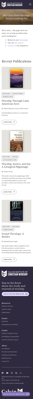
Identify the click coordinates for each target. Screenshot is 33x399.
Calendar (5, 321)
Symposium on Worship (10, 324)
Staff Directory (6, 358)
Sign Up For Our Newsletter (14, 394)
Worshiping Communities (10, 336)
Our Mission (6, 349)
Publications (6, 312)
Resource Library (7, 306)
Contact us (12, 46)
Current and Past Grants (10, 340)
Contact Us (5, 361)
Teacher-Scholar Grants (10, 333)
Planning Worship (8, 229)
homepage (23, 40)
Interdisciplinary (8, 96)
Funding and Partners (9, 355)
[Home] (12, 4)
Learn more (8, 122)
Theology (15, 156)
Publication (6, 93)
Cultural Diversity (18, 93)
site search (19, 43)
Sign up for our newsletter (14, 294)
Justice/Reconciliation (9, 159)
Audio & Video (6, 309)
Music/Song (15, 226)
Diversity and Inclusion (9, 352)
